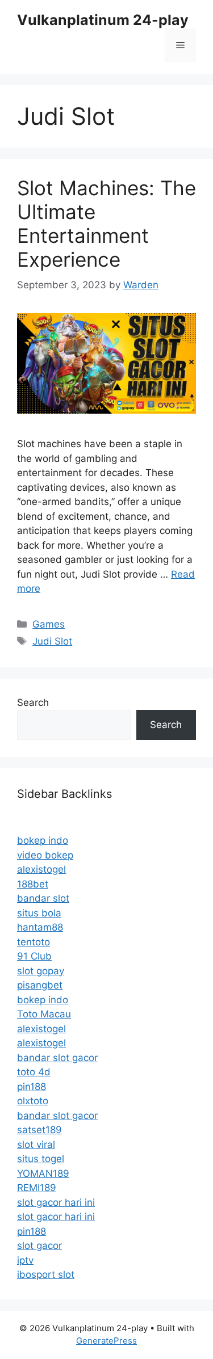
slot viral (36, 1144)
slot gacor (39, 1245)
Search (33, 702)
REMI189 (36, 1187)
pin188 (31, 1086)
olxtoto (32, 1100)
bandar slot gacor (57, 1057)
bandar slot (43, 898)
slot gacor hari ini (56, 1202)
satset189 (39, 1129)
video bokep (45, 855)
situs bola (39, 913)
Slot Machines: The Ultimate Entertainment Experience (106, 223)
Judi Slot (52, 641)
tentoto (33, 942)
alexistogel (41, 869)
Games (48, 624)
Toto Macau (44, 1014)
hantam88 (40, 927)
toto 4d (34, 1072)
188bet (32, 884)
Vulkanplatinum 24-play (103, 19)
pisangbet (39, 985)
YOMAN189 (43, 1173)
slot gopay (40, 971)
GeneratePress (106, 1340)
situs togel (40, 1158)
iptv (25, 1260)
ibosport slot (45, 1274)
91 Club (34, 956)
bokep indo (42, 840)
